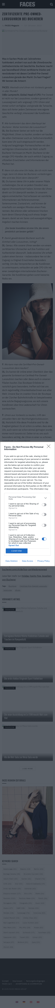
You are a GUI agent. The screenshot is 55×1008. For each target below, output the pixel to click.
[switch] (44, 504)
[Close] (49, 447)
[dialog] (27, 504)
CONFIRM (16, 551)
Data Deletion (12, 561)
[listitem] (27, 498)
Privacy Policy (43, 561)
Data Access (27, 561)
